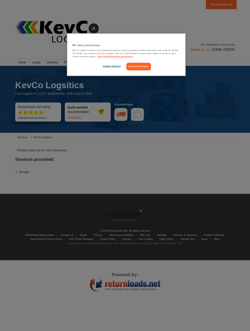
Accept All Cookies (138, 66)
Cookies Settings (112, 66)
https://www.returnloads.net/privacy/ (115, 56)
